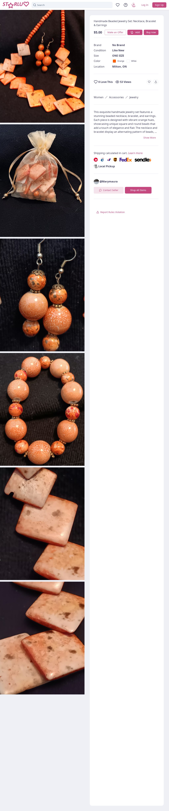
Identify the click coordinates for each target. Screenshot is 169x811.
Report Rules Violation (112, 212)
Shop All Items (138, 190)
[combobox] (72, 5)
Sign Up (159, 4)
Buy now (151, 32)
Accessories (116, 97)
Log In (144, 4)
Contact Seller (110, 190)
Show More (149, 137)
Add (137, 32)
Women (98, 97)
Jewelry (133, 97)
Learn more (135, 153)
